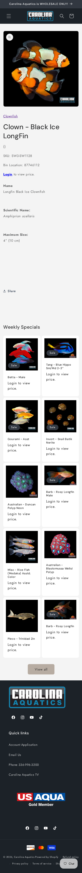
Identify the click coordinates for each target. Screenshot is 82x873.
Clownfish (10, 116)
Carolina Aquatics (24, 856)
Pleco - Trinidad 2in (21, 638)
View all (41, 669)
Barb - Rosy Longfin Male (60, 493)
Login (7, 174)
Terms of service (42, 863)
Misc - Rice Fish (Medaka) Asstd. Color (19, 573)
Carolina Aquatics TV (24, 774)
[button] (9, 16)
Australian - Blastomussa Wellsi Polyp (59, 568)
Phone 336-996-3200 (24, 764)
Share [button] (12, 291)
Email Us (15, 755)
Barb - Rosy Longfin (60, 626)
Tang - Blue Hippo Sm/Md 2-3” (58, 366)
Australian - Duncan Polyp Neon (22, 506)
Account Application (23, 744)
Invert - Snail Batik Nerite (59, 440)
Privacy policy (20, 863)
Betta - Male (16, 377)
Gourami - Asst (18, 439)
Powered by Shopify (46, 856)
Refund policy (71, 857)
